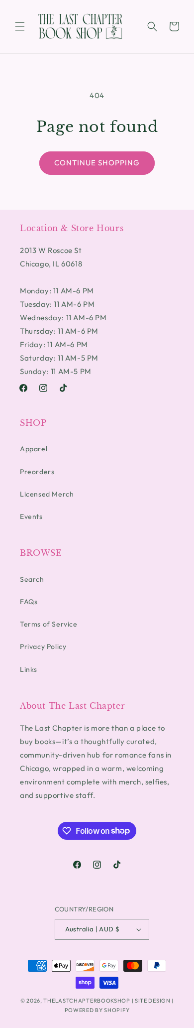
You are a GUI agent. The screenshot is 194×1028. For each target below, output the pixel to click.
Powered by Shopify (97, 1010)
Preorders (37, 471)
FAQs (28, 601)
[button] (20, 26)
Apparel (33, 448)
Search (32, 579)
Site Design (153, 1000)
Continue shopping (97, 162)
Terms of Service (49, 624)
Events (31, 516)
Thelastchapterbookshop (86, 1000)
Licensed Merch (47, 494)
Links (28, 669)
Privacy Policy (43, 646)
